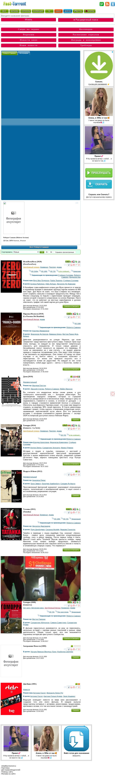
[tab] (9, 53)
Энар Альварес (69, 696)
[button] (42, 252)
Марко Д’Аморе (67, 448)
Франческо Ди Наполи (39, 334)
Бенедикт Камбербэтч (51, 484)
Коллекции (86, 29)
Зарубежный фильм (31, 319)
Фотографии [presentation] (23, 53)
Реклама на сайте (8, 774)
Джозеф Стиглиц (37, 389)
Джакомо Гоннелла (67, 530)
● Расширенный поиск (85, 20)
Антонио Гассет (39, 693)
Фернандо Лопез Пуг (55, 693)
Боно (54, 652)
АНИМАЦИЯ (38, 11)
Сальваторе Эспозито (51, 448)
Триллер (52, 267)
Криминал (44, 267)
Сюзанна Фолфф (52, 530)
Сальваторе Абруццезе (40, 623)
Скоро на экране (28, 29)
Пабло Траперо (56, 281)
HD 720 (52, 271)
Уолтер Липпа (36, 448)
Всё (31, 247)
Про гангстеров (62, 612)
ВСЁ (4, 11)
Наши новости (29, 45)
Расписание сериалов (86, 34)
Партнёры (5, 768)
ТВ (49, 11)
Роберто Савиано (73, 327)
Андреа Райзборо (37, 284)
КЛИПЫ (91, 11)
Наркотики (77, 271)
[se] (79, 377)
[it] (71, 262)
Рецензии (28, 34)
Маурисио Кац (75, 277)
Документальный (30, 382)
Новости (26, 690)
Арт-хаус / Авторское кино (33, 608)
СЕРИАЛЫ (26, 11)
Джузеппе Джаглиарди (41, 526)
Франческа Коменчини (59, 442)
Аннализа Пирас (39, 480)
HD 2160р (34, 271)
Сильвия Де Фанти (67, 484)
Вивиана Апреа (55, 334)
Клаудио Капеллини (41, 442)
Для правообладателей (10, 770)
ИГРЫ (79, 11)
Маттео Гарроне (38, 619)
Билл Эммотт (36, 484)
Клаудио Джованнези (40, 331)
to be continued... (64, 271)
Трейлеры (86, 45)
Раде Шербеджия (38, 530)
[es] (79, 684)
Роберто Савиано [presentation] (9, 53)
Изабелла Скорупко (65, 652)
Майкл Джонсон (66, 389)
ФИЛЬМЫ (14, 11)
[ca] (76, 377)
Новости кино (28, 40)
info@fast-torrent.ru (8, 766)
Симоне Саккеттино (58, 623)
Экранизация (76, 519)
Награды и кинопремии (86, 40)
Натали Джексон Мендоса (41, 652)
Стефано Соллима (65, 275)
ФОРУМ (68, 11)
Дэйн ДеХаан (50, 284)
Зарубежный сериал (31, 267)
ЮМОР (58, 11)
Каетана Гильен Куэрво (53, 696)
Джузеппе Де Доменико (66, 284)
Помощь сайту (7, 772)
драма (59, 267)
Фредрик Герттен (39, 386)
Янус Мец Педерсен (41, 281)
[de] (68, 426)
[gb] (74, 377)
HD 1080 (44, 271)
